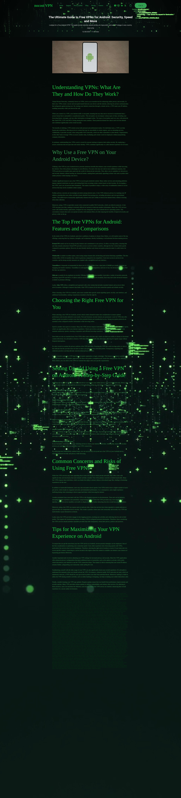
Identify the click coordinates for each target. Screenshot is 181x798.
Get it (140, 5)
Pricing (93, 5)
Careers (101, 5)
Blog (86, 5)
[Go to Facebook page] (116, 6)
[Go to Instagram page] (119, 6)
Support (68, 5)
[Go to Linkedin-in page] (122, 6)
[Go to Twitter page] (125, 6)
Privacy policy (78, 5)
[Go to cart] (130, 5)
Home (61, 5)
